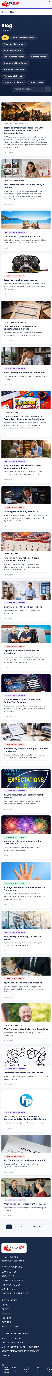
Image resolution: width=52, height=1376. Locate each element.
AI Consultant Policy (15, 1293)
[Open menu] (47, 4)
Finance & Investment (14, 69)
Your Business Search (14, 57)
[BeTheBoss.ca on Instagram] (38, 1369)
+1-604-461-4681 (9, 1256)
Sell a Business (11, 1338)
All (5, 37)
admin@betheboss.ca (12, 1260)
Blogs (5, 1309)
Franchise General (12, 50)
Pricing (6, 1355)
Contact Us (9, 1271)
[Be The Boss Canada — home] (13, 1248)
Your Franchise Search (23, 37)
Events (6, 1322)
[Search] (47, 89)
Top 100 (6, 1318)
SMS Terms (8, 1289)
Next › (41, 1227)
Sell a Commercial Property (20, 1347)
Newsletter (9, 1326)
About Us (7, 1276)
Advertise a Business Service (20, 1351)
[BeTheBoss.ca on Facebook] (15, 1369)
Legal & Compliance (13, 82)
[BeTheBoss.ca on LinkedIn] (49, 1369)
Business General (39, 57)
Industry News (36, 82)
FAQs (4, 1305)
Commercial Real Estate (15, 63)
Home (4, 12)
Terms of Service (12, 1280)
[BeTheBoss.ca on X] (26, 1369)
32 (34, 1227)
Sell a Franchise (12, 1342)
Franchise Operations (14, 44)
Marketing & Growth (13, 76)
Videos (5, 1313)
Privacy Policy (11, 1284)
